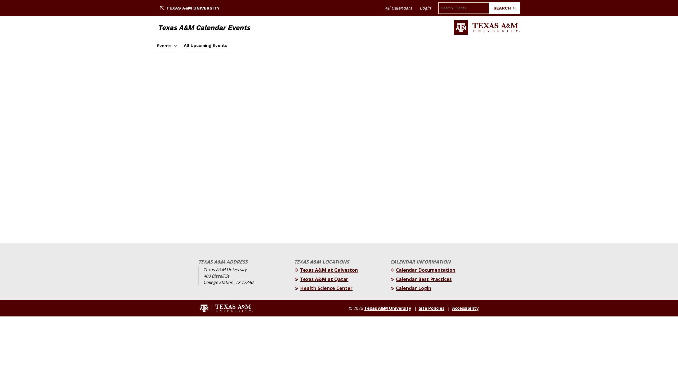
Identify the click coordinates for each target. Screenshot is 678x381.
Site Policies (431, 308)
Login (425, 8)
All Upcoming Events (206, 45)
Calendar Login (413, 288)
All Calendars (398, 8)
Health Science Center (326, 288)
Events (164, 45)
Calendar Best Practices (424, 279)
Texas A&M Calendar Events (204, 27)
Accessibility (465, 308)
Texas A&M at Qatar (324, 279)
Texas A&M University (193, 8)
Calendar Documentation (425, 270)
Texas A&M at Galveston (329, 270)
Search (502, 8)
